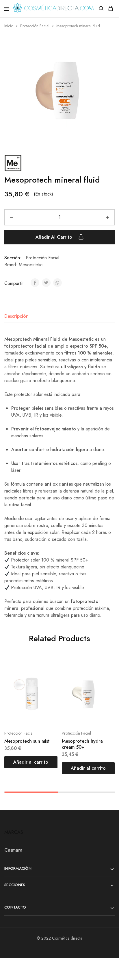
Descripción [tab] (16, 316)
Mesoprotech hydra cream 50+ (82, 744)
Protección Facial (34, 26)
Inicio (8, 26)
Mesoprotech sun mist (27, 741)
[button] (30, 762)
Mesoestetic (30, 264)
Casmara (13, 850)
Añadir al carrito (55, 237)
